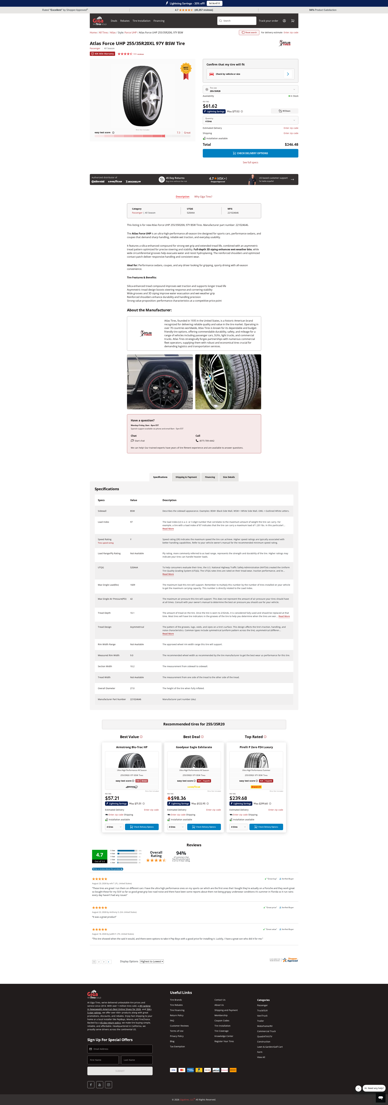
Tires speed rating (106, 543)
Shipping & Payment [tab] (186, 477)
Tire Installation (141, 20)
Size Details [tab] (229, 477)
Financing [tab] (210, 477)
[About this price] (241, 111)
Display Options (129, 961)
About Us (219, 1005)
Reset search (251, 32)
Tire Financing (177, 1010)
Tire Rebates (176, 1005)
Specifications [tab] (160, 477)
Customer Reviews (179, 1025)
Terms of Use (176, 1030)
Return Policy (176, 1015)
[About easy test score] (113, 132)
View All (261, 1057)
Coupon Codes (222, 1020)
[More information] (141, 736)
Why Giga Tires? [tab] (203, 196)
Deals (114, 20)
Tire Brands (176, 999)
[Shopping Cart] (292, 20)
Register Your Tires (224, 1041)
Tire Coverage (222, 1030)
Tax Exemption (177, 1046)
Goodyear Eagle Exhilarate (194, 747)
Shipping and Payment (226, 1010)
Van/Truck (262, 1015)
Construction (263, 1041)
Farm (259, 1052)
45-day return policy (110, 1022)
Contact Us (220, 999)
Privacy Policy (177, 1036)
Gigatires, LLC (187, 1099)
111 (138, 54)
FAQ (172, 1020)
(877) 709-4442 (207, 440)
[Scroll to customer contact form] (292, 179)
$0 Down (286, 111)
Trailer (260, 1020)
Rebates (125, 20)
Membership (221, 1015)
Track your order (268, 20)
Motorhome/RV (264, 1026)
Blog (172, 1041)
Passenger (95, 48)
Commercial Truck (266, 1031)
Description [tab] (183, 196)
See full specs (250, 162)
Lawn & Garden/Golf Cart (270, 1046)
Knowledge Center (224, 1036)
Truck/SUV (262, 1010)
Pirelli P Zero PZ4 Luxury (256, 747)
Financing (159, 20)
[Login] (284, 20)
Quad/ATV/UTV (264, 1036)
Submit (120, 1071)
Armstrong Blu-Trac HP (131, 747)
